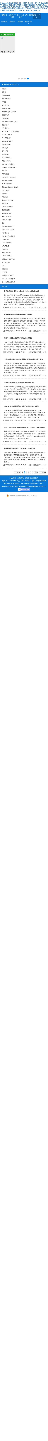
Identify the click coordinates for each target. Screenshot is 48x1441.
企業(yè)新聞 (29, 15)
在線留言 (20, 22)
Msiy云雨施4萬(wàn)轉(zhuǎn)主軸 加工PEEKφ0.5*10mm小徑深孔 (24, 428)
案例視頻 (4, 22)
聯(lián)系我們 (28, 23)
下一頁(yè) (42, 472)
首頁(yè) (4, 15)
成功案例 (12, 22)
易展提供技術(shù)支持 (9, 486)
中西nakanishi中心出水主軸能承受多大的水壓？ (19, 383)
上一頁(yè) (17, 472)
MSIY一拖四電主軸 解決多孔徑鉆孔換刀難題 (18, 338)
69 (37, 472)
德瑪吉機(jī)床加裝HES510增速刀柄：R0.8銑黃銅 (19, 448)
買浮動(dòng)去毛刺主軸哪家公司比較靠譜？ (18, 314)
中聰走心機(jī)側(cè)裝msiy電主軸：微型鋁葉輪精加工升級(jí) (23, 359)
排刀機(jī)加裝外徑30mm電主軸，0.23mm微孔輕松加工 (21, 291)
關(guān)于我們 (12, 16)
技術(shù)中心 (36, 16)
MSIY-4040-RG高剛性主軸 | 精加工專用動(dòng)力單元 (21, 406)
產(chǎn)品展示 (20, 16)
